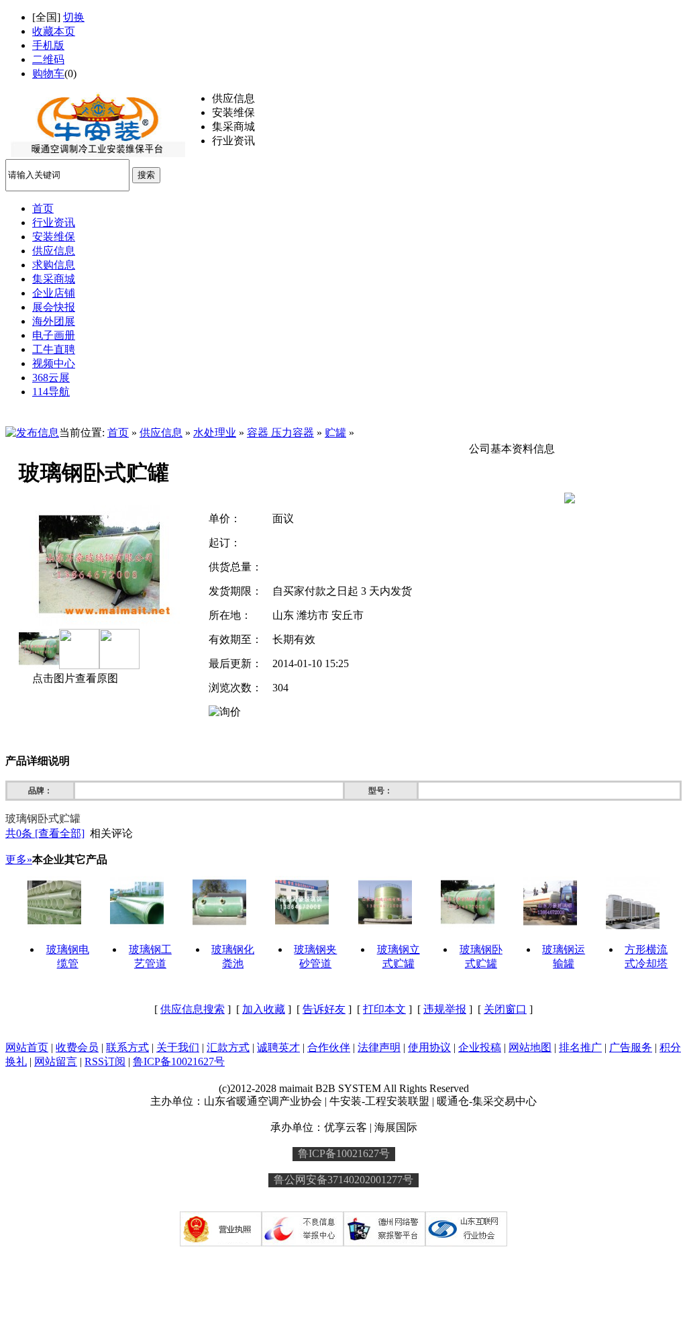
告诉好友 (324, 1009)
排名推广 (580, 1047)
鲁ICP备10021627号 (179, 1061)
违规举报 (444, 1009)
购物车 (48, 73)
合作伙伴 (328, 1047)
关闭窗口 (505, 1009)
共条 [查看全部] (45, 833)
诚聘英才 (278, 1047)
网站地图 (530, 1047)
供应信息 (161, 432)
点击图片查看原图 (74, 678)
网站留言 (55, 1061)
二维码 (48, 59)
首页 (118, 432)
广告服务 (630, 1047)
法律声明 (379, 1047)
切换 (74, 17)
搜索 (146, 175)
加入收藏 (263, 1009)
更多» (18, 859)
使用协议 (429, 1047)
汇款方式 (228, 1047)
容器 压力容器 (280, 432)
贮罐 (335, 432)
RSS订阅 (105, 1061)
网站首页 (26, 1047)
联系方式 (127, 1047)
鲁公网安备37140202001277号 (343, 1179)
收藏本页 (53, 31)
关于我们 (177, 1047)
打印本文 (384, 1009)
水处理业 (214, 432)
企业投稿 (479, 1047)
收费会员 (77, 1047)
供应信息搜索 (192, 1009)
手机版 (48, 45)
